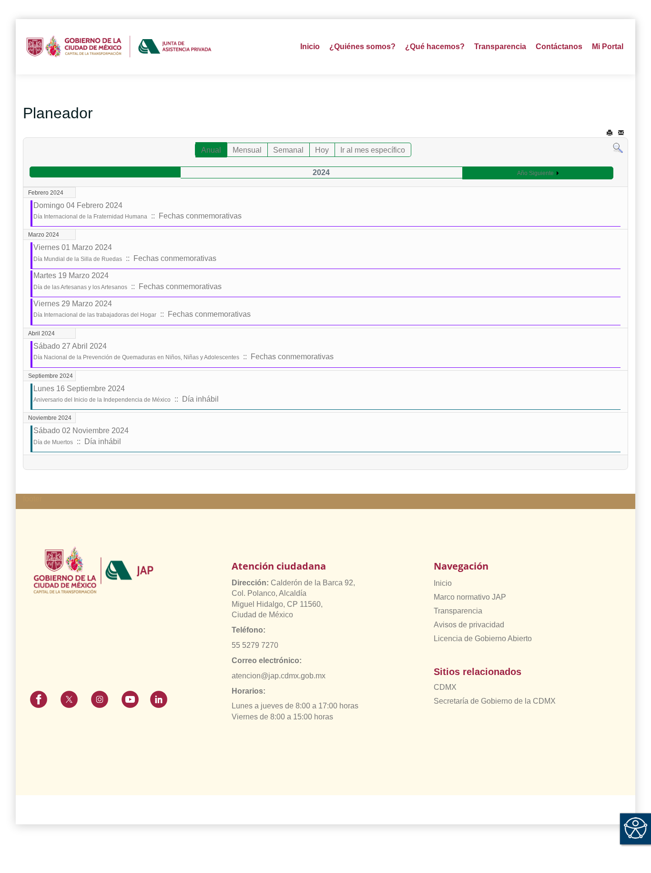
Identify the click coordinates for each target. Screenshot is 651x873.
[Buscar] (618, 148)
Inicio (310, 46)
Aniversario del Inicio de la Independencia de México (102, 399)
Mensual (247, 150)
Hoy (322, 150)
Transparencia (458, 611)
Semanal (288, 150)
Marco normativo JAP (470, 597)
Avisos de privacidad (469, 625)
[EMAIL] (621, 133)
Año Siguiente (535, 173)
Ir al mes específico (372, 150)
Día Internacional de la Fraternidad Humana (90, 216)
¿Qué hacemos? (435, 46)
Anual (211, 150)
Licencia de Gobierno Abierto (483, 638)
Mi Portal (607, 46)
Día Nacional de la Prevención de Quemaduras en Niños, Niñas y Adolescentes (136, 357)
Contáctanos (559, 46)
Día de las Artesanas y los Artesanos (80, 287)
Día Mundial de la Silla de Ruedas (77, 259)
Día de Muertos (53, 442)
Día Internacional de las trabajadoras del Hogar (94, 315)
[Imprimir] (609, 133)
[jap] (119, 46)
